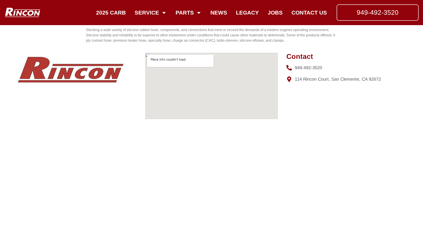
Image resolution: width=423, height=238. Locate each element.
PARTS (185, 12)
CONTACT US (309, 12)
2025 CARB (111, 12)
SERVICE (147, 12)
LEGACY (247, 12)
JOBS (275, 12)
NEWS (218, 12)
